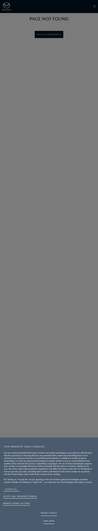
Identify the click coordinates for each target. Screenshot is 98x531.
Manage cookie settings (16, 503)
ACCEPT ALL (11, 489)
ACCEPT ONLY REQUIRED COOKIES (20, 496)
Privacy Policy (49, 513)
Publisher (49, 521)
